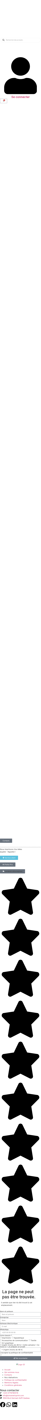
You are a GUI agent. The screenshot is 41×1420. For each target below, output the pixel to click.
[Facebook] (2, 1404)
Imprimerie (6, 1338)
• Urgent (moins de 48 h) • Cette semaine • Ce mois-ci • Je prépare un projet (19, 1346)
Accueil (7, 1370)
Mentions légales (11, 1382)
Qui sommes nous (11, 1372)
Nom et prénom (6, 1311)
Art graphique (7, 1343)
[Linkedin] (14, 1404)
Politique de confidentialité (15, 1380)
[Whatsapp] (8, 1404)
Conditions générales (13, 1385)
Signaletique (19, 1338)
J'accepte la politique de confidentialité (16, 1353)
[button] (12, 871)
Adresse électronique (8, 1323)
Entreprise (4, 1317)
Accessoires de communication (15, 1340)
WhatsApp (4, 1329)
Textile (33, 1340)
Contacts (8, 1375)
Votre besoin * (6, 1335)
